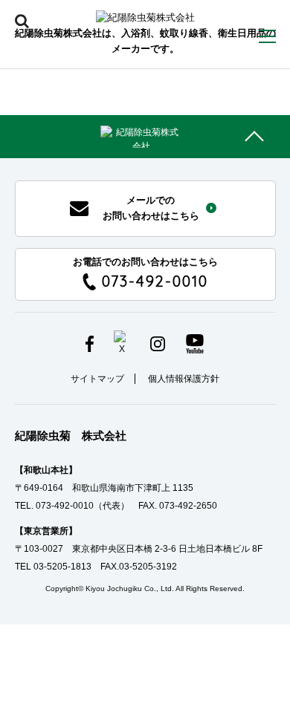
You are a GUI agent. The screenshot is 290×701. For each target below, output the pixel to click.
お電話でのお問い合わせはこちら (145, 273)
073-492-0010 (65, 506)
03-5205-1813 (62, 566)
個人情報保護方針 (183, 379)
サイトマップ (97, 379)
